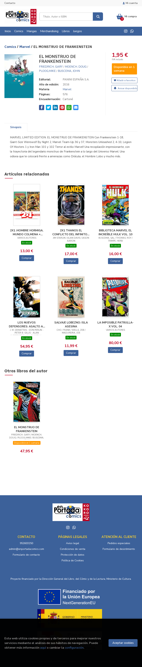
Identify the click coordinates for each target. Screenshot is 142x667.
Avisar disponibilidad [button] (127, 88)
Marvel (25, 47)
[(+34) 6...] (132, 31)
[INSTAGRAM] (126, 31)
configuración (74, 647)
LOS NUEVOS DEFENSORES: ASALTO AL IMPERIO (27, 324)
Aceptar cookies (123, 643)
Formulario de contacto (26, 555)
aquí (43, 647)
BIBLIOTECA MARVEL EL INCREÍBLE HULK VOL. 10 (115, 232)
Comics (10, 47)
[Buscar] (98, 16)
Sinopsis (15, 127)
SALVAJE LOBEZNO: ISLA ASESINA (71, 324)
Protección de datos (72, 555)
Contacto (9, 3)
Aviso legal (72, 543)
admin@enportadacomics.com (26, 549)
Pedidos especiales (119, 543)
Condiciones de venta (72, 549)
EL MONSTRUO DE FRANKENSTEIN (26, 429)
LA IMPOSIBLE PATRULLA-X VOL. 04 (115, 324)
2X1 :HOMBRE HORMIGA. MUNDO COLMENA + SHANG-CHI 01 (26, 232)
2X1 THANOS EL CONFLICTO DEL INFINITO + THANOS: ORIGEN (71, 232)
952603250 (26, 543)
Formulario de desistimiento (119, 549)
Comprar (27, 258)
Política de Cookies (73, 560)
